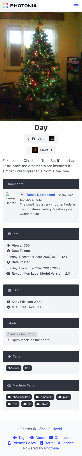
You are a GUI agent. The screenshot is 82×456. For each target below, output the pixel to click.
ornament (46, 397)
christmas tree (21, 397)
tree (27, 368)
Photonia (51, 448)
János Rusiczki (49, 429)
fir (29, 404)
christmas (13, 368)
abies (45, 404)
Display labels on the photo (29, 340)
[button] (76, 5)
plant (66, 397)
